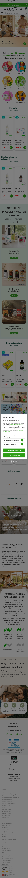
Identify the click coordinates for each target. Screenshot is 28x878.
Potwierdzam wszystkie (14, 450)
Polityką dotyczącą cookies (16, 424)
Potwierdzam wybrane (14, 455)
